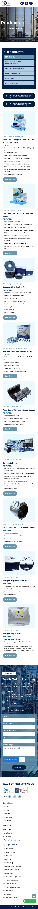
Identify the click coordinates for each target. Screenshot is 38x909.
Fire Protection (11, 83)
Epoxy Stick (8, 890)
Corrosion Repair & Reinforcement (13, 62)
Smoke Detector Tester (12, 887)
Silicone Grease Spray (12, 880)
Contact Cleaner (10, 883)
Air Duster (7, 894)
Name (5, 716)
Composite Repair (10, 463)
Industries (7, 814)
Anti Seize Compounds (12, 876)
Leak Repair (10, 57)
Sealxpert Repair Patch (12, 633)
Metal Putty (8, 859)
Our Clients (8, 829)
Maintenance (10, 78)
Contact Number (9, 731)
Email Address (8, 723)
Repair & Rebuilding (13, 73)
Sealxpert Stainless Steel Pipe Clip (17, 351)
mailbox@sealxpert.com (15, 710)
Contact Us (8, 821)
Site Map (7, 836)
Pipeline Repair (9, 852)
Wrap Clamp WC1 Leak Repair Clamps (19, 410)
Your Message (8, 745)
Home (6, 807)
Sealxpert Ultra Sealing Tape (15, 287)
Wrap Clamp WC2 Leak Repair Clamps (19, 528)
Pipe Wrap (8, 856)
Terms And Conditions (12, 840)
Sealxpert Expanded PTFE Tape (16, 581)
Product (7, 810)
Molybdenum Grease (11, 870)
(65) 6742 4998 (12, 703)
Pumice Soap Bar (10, 897)
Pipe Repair (8, 849)
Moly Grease (8, 873)
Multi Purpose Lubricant (12, 866)
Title (4, 738)
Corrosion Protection (14, 68)
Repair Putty (8, 863)
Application (8, 817)
